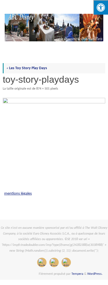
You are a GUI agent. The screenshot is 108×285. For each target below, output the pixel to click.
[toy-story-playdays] (54, 127)
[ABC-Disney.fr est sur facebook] (54, 262)
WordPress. (94, 274)
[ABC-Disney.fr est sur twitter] (42, 262)
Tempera (77, 274)
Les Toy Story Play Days (26, 68)
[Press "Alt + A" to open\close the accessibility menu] (100, 7)
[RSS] (66, 262)
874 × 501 (43, 88)
